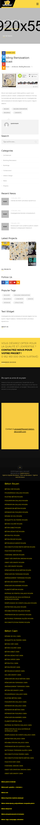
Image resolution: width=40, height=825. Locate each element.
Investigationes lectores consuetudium (23, 213)
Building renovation (20, 109)
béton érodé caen (12, 667)
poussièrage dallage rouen (17, 493)
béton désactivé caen (14, 655)
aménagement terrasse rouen (18, 578)
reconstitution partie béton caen (19, 758)
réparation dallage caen (15, 706)
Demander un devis (8, 362)
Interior (7, 302)
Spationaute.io (24, 473)
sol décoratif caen (13, 675)
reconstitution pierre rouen (17, 622)
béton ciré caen (11, 644)
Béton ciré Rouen (12, 489)
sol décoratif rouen (13, 566)
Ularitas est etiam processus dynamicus (23, 200)
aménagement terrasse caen (17, 686)
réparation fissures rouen (16, 512)
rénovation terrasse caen (16, 682)
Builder (6, 109)
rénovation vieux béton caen (17, 679)
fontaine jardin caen (14, 766)
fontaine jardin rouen (14, 555)
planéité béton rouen (14, 589)
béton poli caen (11, 663)
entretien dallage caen (15, 739)
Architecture (16, 26)
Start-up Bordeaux (26, 475)
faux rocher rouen (13, 551)
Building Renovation (24, 67)
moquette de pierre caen (15, 640)
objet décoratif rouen (14, 562)
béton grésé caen (12, 659)
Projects (5, 186)
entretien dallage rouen (15, 607)
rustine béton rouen (14, 497)
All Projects (6, 269)
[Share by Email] (4, 68)
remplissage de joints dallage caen (20, 735)
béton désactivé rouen (14, 531)
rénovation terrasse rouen (17, 574)
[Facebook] (3, 282)
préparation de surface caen (17, 746)
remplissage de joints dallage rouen (21, 603)
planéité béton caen (13, 721)
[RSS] (18, 282)
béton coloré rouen (13, 524)
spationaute (6, 67)
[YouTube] (14, 282)
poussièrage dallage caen (16, 694)
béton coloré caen (13, 648)
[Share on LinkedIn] (4, 60)
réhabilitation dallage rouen (17, 611)
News (5, 180)
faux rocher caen (12, 762)
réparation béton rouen (15, 508)
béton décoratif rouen (15, 582)
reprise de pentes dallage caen (18, 725)
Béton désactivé (6, 809)
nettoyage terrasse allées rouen (19, 618)
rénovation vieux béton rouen (18, 570)
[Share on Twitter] (4, 57)
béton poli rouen (12, 535)
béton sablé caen (12, 652)
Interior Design (8, 175)
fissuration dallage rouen (16, 500)
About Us (4, 327)
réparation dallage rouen (16, 504)
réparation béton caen (14, 710)
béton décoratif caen (14, 690)
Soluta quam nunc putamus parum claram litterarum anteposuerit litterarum (24, 227)
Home (6, 26)
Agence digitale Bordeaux (10, 475)
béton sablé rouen (13, 528)
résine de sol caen (13, 636)
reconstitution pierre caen (17, 754)
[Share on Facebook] (4, 53)
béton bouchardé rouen (15, 543)
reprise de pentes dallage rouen (19, 593)
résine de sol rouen (13, 516)
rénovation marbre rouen (16, 585)
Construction (7, 170)
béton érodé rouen (13, 539)
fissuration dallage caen (15, 702)
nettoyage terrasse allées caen (18, 750)
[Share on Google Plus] (4, 64)
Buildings (7, 112)
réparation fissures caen (16, 713)
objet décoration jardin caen (18, 769)
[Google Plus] (11, 282)
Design (30, 299)
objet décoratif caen (14, 773)
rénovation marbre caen (15, 717)
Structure (19, 302)
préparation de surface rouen (18, 615)
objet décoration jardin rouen (18, 558)
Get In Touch (7, 36)
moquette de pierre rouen (16, 520)
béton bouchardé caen (15, 671)
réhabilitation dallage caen (17, 742)
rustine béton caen (13, 698)
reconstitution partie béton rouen (20, 547)
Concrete (18, 112)
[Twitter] (7, 282)
